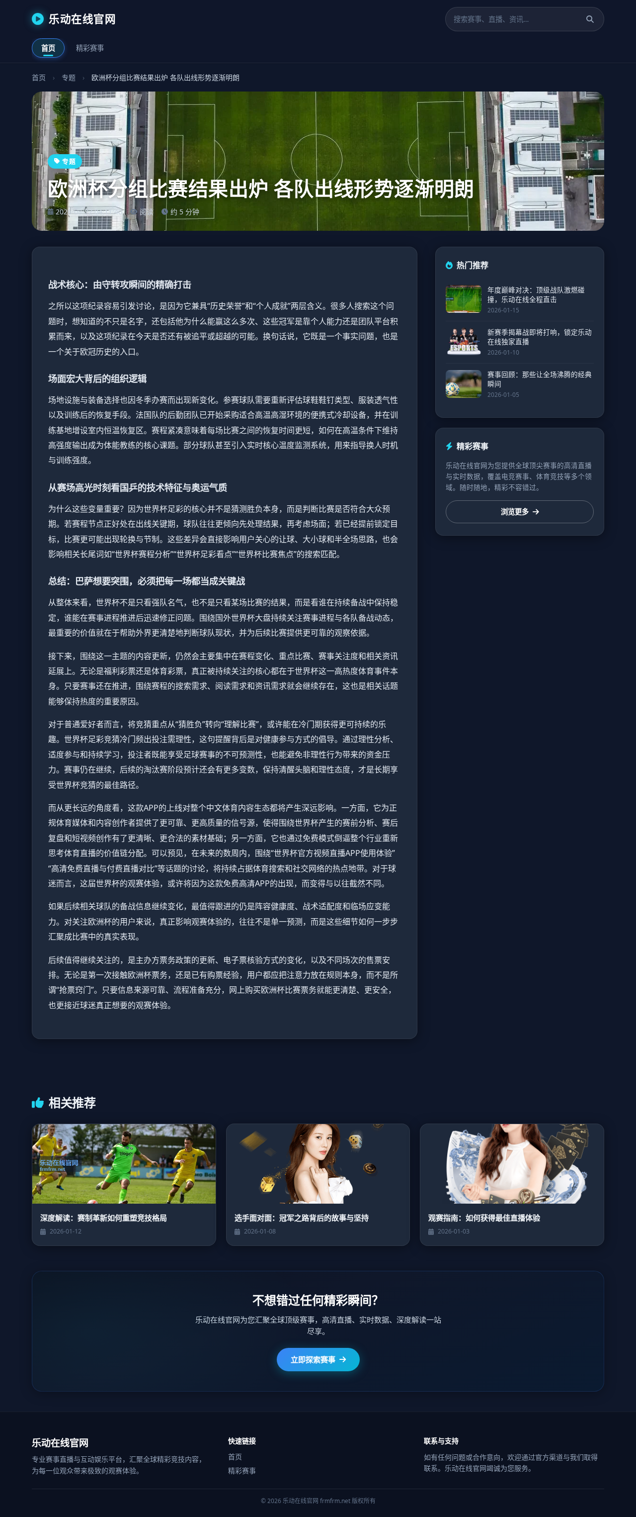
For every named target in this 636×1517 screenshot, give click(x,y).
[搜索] (590, 19)
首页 (48, 48)
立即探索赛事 (313, 1359)
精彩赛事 (90, 48)
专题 (69, 77)
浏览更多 (515, 512)
